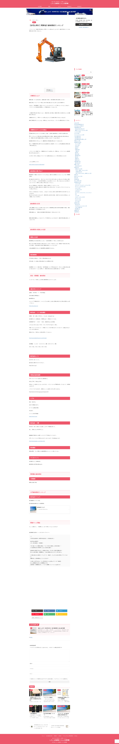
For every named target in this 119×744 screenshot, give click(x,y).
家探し (49, 6)
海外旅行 (60, 735)
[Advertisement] (49, 76)
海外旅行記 (79, 6)
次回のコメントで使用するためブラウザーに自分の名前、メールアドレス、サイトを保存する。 (49, 678)
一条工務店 (40, 6)
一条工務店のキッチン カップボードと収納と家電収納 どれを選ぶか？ (87, 96)
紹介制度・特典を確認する (84, 27)
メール (31, 668)
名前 (31, 663)
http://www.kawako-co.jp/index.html (37, 441)
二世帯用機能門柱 (33, 713)
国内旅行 (55, 735)
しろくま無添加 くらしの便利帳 (59, 3)
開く (51, 89)
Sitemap (75, 735)
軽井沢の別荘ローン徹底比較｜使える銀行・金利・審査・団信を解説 (87, 87)
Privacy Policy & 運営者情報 (68, 735)
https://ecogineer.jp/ (33, 306)
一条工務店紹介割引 (49, 735)
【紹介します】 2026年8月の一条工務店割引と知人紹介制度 (51, 628)
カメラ (59, 6)
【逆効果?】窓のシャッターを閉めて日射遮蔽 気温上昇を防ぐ (35, 699)
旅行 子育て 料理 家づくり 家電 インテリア (59, 738)
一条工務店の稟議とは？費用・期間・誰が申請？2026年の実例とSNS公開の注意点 (87, 104)
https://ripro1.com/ (33, 416)
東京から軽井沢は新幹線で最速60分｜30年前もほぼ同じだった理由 (87, 78)
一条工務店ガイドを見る (83, 24)
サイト (31, 673)
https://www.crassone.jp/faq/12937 (36, 164)
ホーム (43, 735)
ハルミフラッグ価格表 (48, 697)
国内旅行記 (69, 6)
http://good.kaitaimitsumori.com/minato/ (38, 338)
